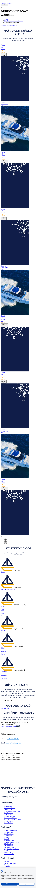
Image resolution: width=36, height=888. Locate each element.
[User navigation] (1, 7)
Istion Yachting (8, 832)
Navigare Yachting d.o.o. (11, 842)
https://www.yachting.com (8, 726)
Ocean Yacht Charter (10, 818)
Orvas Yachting (8, 823)
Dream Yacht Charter (10, 830)
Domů (6, 19)
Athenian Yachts (9, 854)
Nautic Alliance (8, 834)
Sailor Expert (8, 806)
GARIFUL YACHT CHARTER (14, 819)
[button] (6, 3)
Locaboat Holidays (10, 863)
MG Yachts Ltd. (9, 845)
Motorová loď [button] (5, 708)
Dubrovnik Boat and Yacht (12, 811)
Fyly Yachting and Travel (11, 849)
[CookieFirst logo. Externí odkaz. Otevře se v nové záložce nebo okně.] (2, 871)
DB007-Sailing (8, 821)
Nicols (6, 850)
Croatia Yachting (9, 840)
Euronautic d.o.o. (9, 847)
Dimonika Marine (9, 808)
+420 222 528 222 (13, 739)
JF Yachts (7, 866)
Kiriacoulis (7, 837)
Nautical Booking (9, 816)
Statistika (3, 26)
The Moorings (8, 844)
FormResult (4, 5)
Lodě (7, 26)
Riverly (6, 865)
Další (15, 26)
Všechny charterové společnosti (13, 21)
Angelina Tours (8, 835)
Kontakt (11, 26)
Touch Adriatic (8, 813)
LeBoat (6, 861)
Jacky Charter (8, 809)
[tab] (19, 700)
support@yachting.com (13, 743)
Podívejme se (4, 161)
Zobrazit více (3, 54)
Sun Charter (7, 852)
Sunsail (6, 839)
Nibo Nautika (8, 814)
